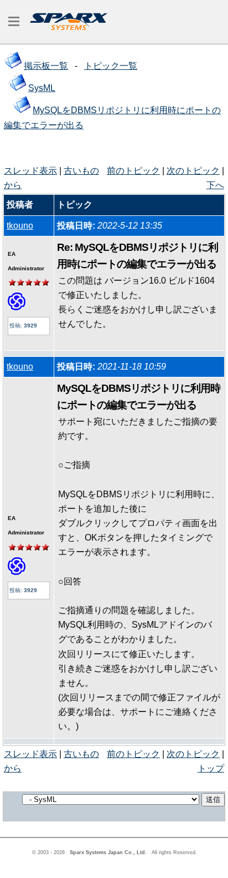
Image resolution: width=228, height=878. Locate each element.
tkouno (20, 225)
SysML (41, 88)
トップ (211, 768)
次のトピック (193, 170)
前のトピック (133, 170)
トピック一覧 (110, 65)
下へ (215, 185)
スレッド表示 (30, 170)
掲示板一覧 (46, 65)
